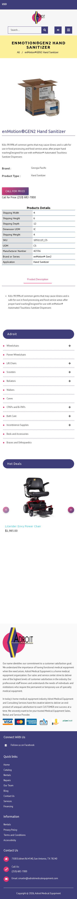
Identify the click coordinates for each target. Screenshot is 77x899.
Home (7, 764)
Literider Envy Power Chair (23, 526)
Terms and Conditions (15, 835)
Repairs (7, 780)
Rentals (7, 775)
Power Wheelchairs (16, 354)
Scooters (11, 372)
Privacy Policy (10, 829)
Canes (10, 398)
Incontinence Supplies (18, 425)
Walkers (11, 389)
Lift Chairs (11, 363)
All (18, 52)
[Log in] (58, 30)
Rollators (11, 380)
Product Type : (11, 176)
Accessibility (10, 840)
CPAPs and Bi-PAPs (16, 407)
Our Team (8, 785)
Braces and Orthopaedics (19, 442)
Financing (8, 806)
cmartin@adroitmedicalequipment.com (38, 878)
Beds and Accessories (17, 433)
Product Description (37, 279)
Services (8, 801)
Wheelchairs (13, 345)
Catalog (8, 769)
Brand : (6, 168)
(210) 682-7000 (26, 197)
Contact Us (9, 796)
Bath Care (11, 416)
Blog (6, 790)
